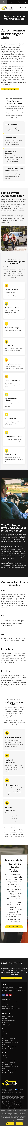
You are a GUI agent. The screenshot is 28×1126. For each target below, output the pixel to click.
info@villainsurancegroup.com (13, 1008)
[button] (25, 2)
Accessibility (4, 1089)
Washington (22, 1096)
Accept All (10, 1124)
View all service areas (14, 1099)
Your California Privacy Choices (8, 1092)
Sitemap (12, 1090)
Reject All (19, 1124)
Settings (14, 1120)
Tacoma (11, 1098)
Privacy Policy (11, 1089)
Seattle (3, 1098)
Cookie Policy (20, 1089)
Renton (22, 1097)
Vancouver (15, 1098)
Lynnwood (18, 1097)
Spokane (7, 1098)
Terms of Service (5, 1090)
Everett (11, 1097)
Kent (15, 1097)
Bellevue (8, 1097)
